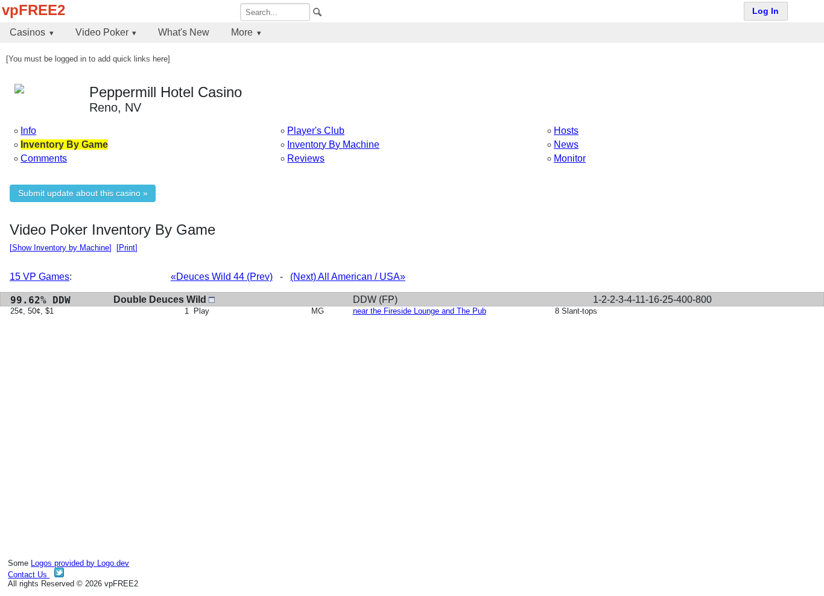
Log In (765, 11)
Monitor (570, 158)
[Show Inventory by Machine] (61, 247)
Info (28, 130)
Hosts (566, 130)
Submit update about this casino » (83, 193)
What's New (183, 32)
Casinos (27, 32)
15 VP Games (39, 276)
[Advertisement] (372, 418)
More (242, 32)
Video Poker (101, 32)
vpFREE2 (33, 10)
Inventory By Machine (333, 144)
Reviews (306, 158)
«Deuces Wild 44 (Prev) (222, 276)
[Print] (127, 247)
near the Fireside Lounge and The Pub (419, 310)
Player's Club (315, 130)
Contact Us (28, 574)
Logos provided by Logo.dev (80, 563)
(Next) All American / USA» (347, 276)
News (566, 144)
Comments (44, 158)
